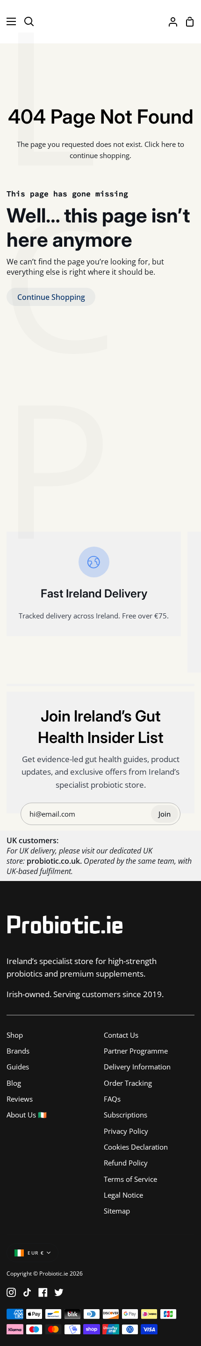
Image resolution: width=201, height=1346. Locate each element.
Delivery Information (137, 1066)
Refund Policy (126, 1162)
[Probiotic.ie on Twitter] (59, 1292)
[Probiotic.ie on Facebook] (43, 1292)
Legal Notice (123, 1195)
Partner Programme (136, 1050)
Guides (18, 1066)
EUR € (36, 1253)
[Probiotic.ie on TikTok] (27, 1292)
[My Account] (169, 21)
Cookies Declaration (136, 1147)
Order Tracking (128, 1083)
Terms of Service (130, 1179)
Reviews (20, 1098)
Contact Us (121, 1035)
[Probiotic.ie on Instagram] (11, 1292)
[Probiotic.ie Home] (100, 21)
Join (164, 814)
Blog (14, 1083)
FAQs (112, 1098)
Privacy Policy (126, 1131)
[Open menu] (8, 21)
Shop (15, 1035)
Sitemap (117, 1210)
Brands (18, 1050)
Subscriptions (125, 1114)
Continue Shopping (51, 297)
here (168, 144)
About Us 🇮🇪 (27, 1114)
